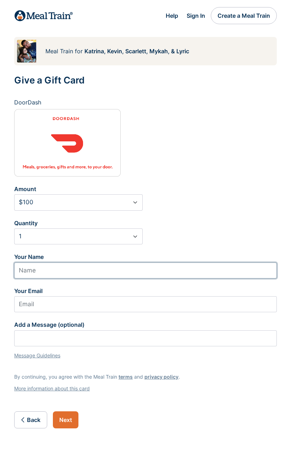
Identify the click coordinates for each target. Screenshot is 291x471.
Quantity (26, 223)
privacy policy (161, 377)
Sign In (196, 15)
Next (65, 419)
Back (33, 419)
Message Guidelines (37, 355)
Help (172, 15)
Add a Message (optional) (49, 324)
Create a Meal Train (244, 15)
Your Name (29, 256)
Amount (25, 189)
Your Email (28, 290)
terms (126, 377)
